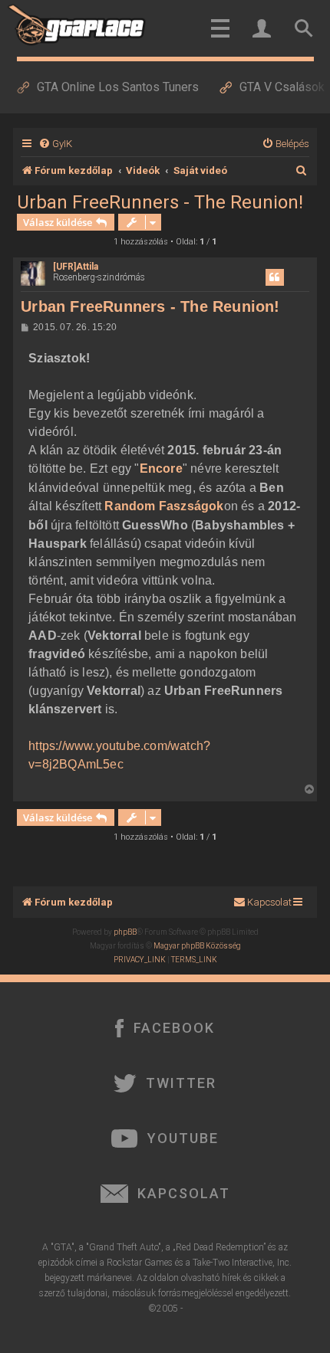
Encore (161, 468)
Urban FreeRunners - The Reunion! (160, 202)
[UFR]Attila (75, 266)
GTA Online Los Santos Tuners (118, 87)
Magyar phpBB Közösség (197, 946)
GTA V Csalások (282, 87)
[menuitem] (55, 144)
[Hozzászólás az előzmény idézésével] (275, 277)
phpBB (125, 932)
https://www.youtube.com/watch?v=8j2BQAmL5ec (119, 755)
